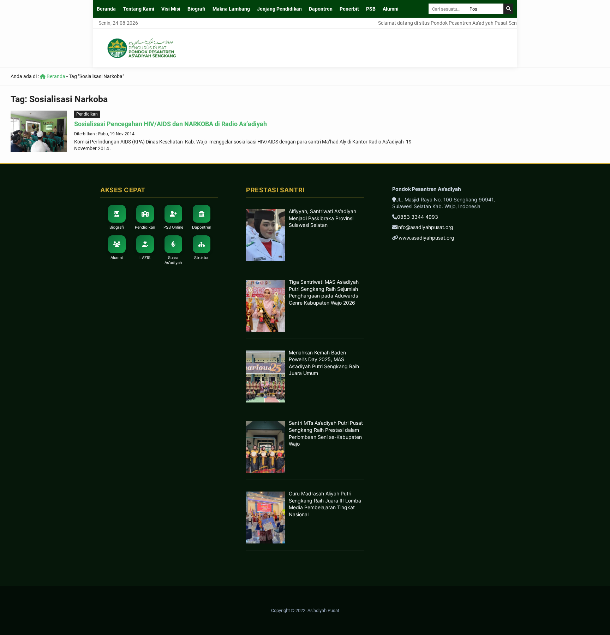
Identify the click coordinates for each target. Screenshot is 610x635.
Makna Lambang (231, 9)
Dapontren (321, 9)
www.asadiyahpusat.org (426, 238)
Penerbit (349, 9)
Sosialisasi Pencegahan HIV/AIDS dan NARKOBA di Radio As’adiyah (170, 124)
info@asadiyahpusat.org (425, 227)
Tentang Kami (138, 9)
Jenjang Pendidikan (279, 9)
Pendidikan (87, 114)
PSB (371, 9)
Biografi (196, 9)
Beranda (106, 9)
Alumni (391, 9)
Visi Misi (170, 9)
